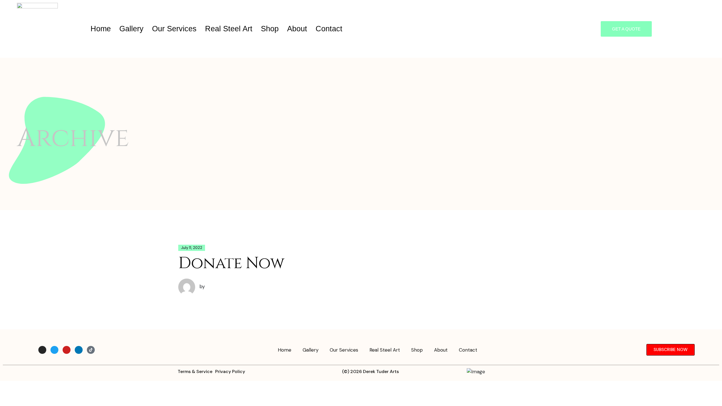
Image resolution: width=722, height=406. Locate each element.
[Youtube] (67, 350)
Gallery (131, 29)
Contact (329, 29)
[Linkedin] (79, 350)
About (297, 29)
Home (101, 29)
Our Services (174, 29)
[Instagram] (42, 350)
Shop (270, 29)
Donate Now (231, 263)
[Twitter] (54, 350)
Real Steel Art (228, 29)
